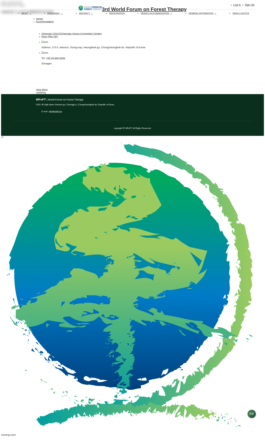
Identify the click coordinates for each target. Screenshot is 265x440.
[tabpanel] (132, 66)
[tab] (135, 33)
